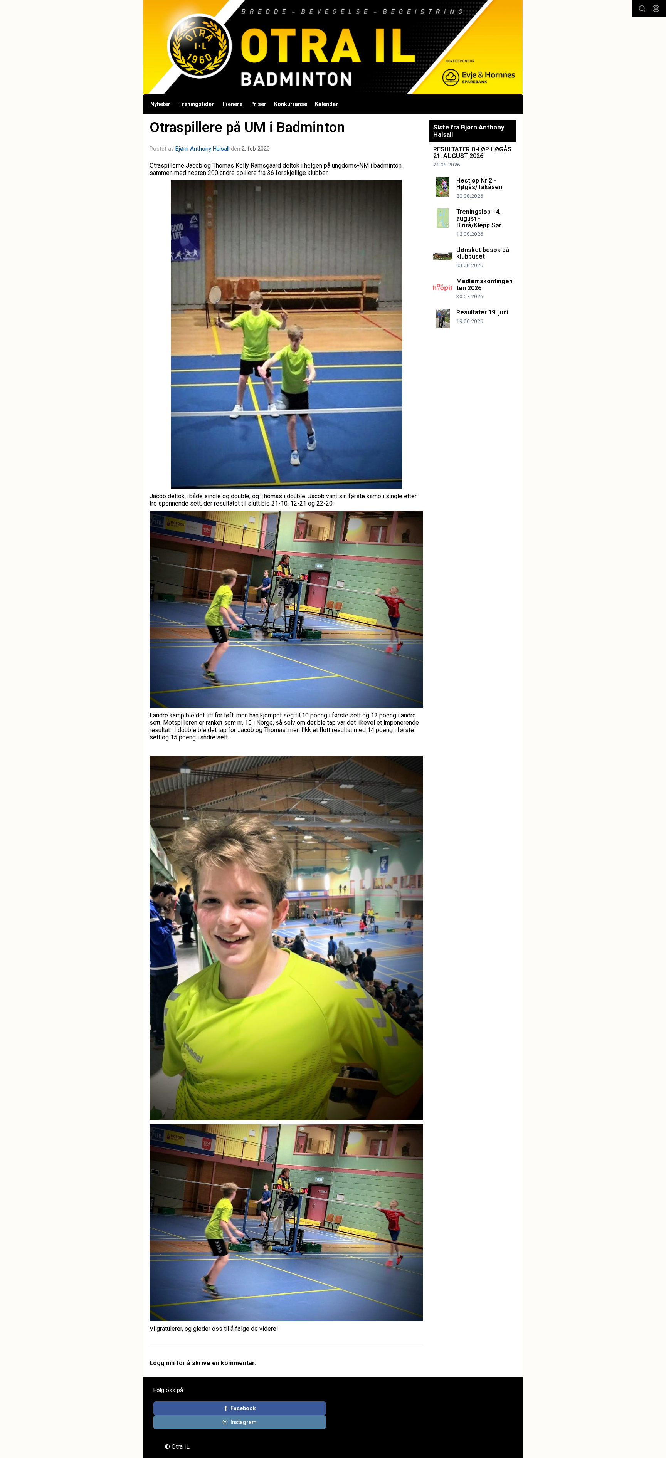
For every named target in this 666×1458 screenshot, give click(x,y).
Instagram (243, 1422)
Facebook (243, 1408)
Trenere (232, 104)
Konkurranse (290, 104)
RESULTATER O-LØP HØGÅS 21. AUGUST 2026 (472, 153)
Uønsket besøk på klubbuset (482, 253)
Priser (258, 104)
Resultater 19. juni (482, 312)
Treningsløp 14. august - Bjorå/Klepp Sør (478, 218)
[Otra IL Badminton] (333, 47)
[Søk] (642, 8)
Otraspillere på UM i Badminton (247, 127)
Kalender (326, 104)
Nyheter (160, 104)
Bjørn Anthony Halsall (202, 148)
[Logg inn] (656, 8)
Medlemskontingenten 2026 (484, 284)
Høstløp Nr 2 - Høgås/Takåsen (479, 184)
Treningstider (196, 104)
